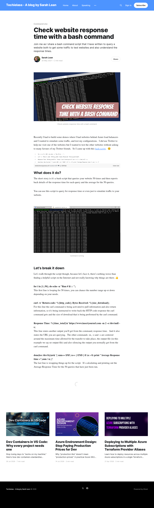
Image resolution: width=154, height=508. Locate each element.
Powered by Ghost (141, 489)
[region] (77, 158)
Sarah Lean (47, 57)
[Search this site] (121, 5)
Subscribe (140, 5)
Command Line (40, 24)
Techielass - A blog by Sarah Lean (31, 5)
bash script (100, 148)
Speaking (86, 5)
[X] (83, 488)
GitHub (64, 166)
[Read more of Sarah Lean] (37, 59)
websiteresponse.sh (42, 166)
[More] (95, 5)
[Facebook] (87, 488)
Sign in (128, 5)
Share (115, 59)
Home (65, 5)
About (75, 5)
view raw (116, 166)
